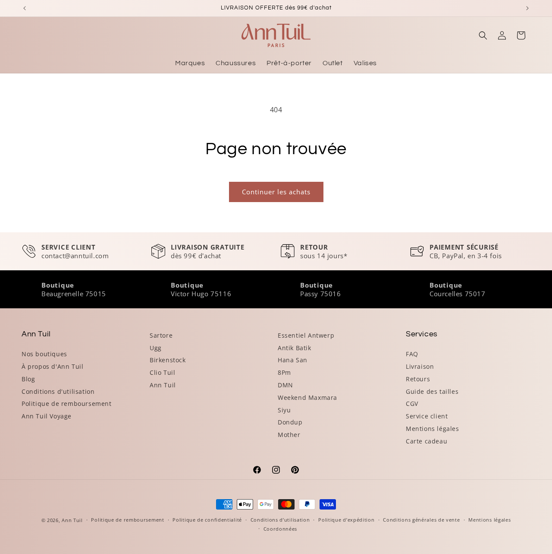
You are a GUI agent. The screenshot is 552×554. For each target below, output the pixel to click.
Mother (289, 435)
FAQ (412, 354)
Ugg (156, 348)
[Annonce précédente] (24, 8)
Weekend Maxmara (307, 397)
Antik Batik (294, 348)
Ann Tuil (163, 385)
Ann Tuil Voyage (47, 416)
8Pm (284, 372)
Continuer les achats (276, 191)
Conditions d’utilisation (280, 519)
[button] (483, 35)
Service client (427, 416)
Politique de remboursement (67, 403)
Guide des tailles (432, 391)
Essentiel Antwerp (306, 335)
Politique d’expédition (346, 519)
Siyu (284, 410)
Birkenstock (168, 360)
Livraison (420, 366)
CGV (412, 403)
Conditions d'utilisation (58, 391)
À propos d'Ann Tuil (52, 366)
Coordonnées (280, 529)
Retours (418, 379)
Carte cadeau (426, 441)
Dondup (290, 422)
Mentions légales (432, 428)
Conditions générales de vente (421, 519)
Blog (28, 379)
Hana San (292, 360)
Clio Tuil (162, 372)
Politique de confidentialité (207, 519)
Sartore (161, 335)
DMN (285, 385)
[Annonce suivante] (527, 8)
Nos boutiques (44, 354)
